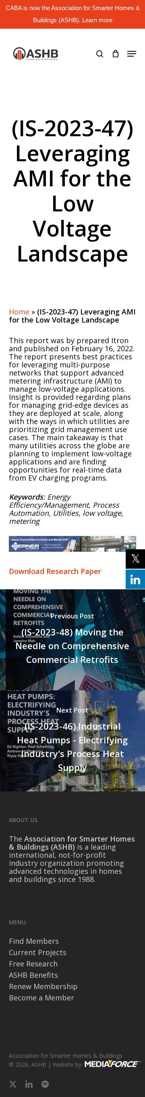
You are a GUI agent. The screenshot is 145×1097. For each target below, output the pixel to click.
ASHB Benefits (33, 975)
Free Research (33, 964)
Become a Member (41, 998)
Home (19, 311)
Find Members (34, 941)
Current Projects (37, 952)
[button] (131, 54)
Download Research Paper (55, 571)
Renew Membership (43, 986)
